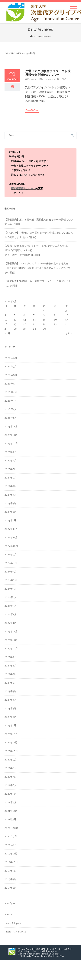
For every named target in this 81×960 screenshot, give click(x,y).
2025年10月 (11, 443)
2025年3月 (10, 503)
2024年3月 (11, 605)
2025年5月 (10, 486)
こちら (24, 174)
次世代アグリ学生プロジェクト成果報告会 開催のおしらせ (47, 73)
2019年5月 (10, 870)
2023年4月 (11, 699)
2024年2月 (11, 614)
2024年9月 (11, 554)
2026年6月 (11, 375)
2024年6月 (11, 580)
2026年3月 (11, 400)
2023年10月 (11, 648)
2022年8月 (11, 768)
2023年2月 (10, 716)
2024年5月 (11, 588)
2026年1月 (11, 417)
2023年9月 (11, 657)
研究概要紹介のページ (23, 188)
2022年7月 (10, 776)
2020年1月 (11, 845)
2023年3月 (10, 708)
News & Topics (13, 923)
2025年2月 (10, 511)
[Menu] (73, 6)
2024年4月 (11, 597)
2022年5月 (10, 793)
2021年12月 (11, 810)
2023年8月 (11, 665)
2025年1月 (10, 520)
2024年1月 (10, 622)
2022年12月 (11, 734)
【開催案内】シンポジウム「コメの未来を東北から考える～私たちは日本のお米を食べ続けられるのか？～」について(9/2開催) (38, 268)
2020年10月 (11, 828)
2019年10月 (11, 862)
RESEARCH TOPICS (15, 931)
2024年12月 (11, 528)
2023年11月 (11, 640)
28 (34, 328)
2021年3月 (10, 819)
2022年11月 (11, 742)
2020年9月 (11, 836)
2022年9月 (11, 759)
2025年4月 (11, 494)
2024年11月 (11, 537)
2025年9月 (11, 452)
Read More (32, 110)
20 (24, 324)
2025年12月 (11, 426)
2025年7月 (10, 469)
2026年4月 (11, 392)
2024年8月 (11, 563)
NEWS (63, 79)
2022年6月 (11, 785)
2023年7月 (10, 674)
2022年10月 (11, 751)
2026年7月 (11, 366)
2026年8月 (11, 358)
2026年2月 (11, 409)
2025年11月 (11, 434)
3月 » (69, 333)
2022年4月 (11, 802)
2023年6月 (11, 682)
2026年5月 (11, 383)
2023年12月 (11, 631)
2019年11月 (11, 853)
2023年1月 (10, 725)
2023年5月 (10, 691)
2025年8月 (11, 460)
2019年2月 (10, 887)
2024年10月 (11, 546)
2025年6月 (11, 477)
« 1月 (7, 333)
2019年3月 (10, 879)
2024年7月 (11, 571)
